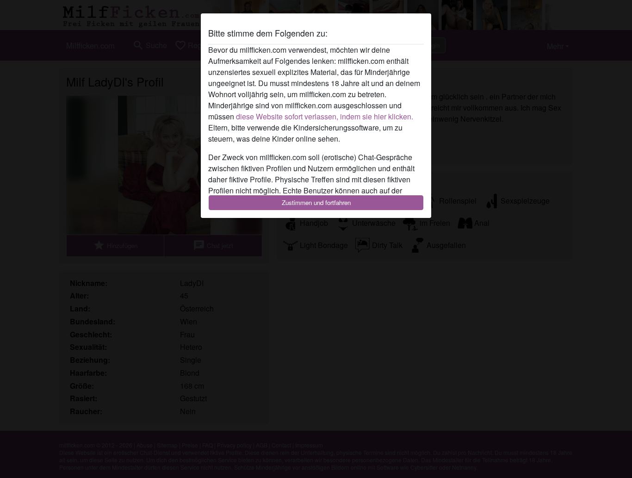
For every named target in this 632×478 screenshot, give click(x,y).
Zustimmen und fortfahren (316, 202)
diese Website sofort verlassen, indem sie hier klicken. (324, 116)
